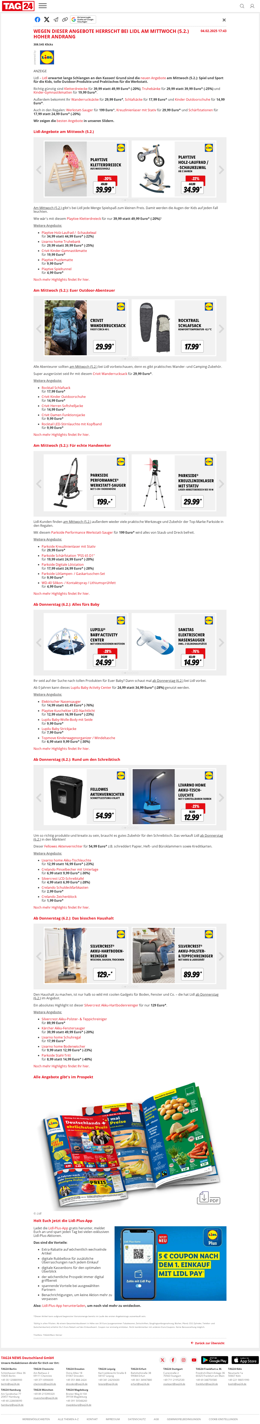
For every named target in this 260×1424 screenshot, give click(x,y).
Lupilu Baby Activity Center (91, 687)
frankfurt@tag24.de (207, 1384)
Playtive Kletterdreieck (84, 218)
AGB (156, 1419)
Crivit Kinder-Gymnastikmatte (64, 250)
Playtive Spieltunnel (57, 269)
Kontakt (92, 1419)
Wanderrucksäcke (85, 99)
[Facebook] (173, 1360)
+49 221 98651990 (238, 1380)
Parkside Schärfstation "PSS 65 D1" (68, 555)
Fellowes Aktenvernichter (63, 846)
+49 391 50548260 (76, 1400)
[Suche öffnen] (242, 6)
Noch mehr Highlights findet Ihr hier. (62, 279)
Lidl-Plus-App (58, 1228)
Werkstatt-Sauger (79, 110)
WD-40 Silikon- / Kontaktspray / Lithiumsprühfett (79, 583)
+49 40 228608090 (11, 1400)
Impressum (113, 1419)
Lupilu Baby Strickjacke (59, 729)
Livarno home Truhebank (61, 241)
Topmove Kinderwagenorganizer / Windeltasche (78, 738)
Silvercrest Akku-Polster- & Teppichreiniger (74, 1019)
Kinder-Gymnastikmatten (53, 92)
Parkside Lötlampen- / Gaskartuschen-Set (73, 573)
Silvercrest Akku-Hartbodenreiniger (111, 1005)
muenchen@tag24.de (46, 1398)
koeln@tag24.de (237, 1384)
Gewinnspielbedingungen (184, 1419)
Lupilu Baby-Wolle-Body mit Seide (67, 719)
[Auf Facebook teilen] (38, 19)
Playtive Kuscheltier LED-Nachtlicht (68, 710)
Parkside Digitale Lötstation (63, 564)
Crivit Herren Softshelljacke (62, 406)
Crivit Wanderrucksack (110, 373)
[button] (252, 6)
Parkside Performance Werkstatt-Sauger (82, 532)
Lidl (44, 78)
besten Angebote (70, 121)
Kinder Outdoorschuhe (192, 99)
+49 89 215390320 (44, 1394)
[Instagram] (183, 1360)
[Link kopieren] (65, 19)
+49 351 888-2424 (76, 1380)
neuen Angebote (153, 78)
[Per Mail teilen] (56, 19)
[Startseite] (18, 6)
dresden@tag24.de (77, 1384)
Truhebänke (151, 88)
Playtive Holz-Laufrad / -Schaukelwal (69, 232)
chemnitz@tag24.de (45, 1384)
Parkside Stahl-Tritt (56, 1055)
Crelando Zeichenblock (59, 896)
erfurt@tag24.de (140, 1384)
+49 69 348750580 (206, 1380)
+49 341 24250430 (108, 1380)
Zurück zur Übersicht (209, 1343)
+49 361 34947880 (141, 1380)
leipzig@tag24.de (108, 1384)
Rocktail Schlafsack (56, 387)
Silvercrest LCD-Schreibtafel (63, 878)
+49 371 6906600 (43, 1380)
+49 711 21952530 (173, 1380)
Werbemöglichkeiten (36, 1419)
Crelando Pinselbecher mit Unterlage (70, 869)
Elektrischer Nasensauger (61, 701)
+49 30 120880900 (11, 1380)
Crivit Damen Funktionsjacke (63, 415)
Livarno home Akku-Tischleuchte (66, 860)
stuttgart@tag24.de (174, 1384)
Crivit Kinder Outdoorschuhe (64, 396)
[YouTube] (194, 1360)
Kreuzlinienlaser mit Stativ (136, 110)
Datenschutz (137, 1419)
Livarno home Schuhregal (61, 1037)
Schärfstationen (200, 110)
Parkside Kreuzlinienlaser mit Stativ (68, 546)
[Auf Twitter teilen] (47, 19)
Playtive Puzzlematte (57, 260)
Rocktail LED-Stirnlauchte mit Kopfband (72, 424)
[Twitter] (162, 1360)
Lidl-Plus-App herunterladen (63, 1305)
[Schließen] (224, 20)
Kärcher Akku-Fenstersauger (63, 1028)
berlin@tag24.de (10, 1384)
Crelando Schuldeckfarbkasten (65, 887)
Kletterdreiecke (76, 88)
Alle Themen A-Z (68, 1419)
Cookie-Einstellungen (223, 1419)
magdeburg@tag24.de (78, 1405)
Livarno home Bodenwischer (63, 1046)
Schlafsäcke (134, 99)
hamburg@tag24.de (12, 1405)
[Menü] (43, 6)
